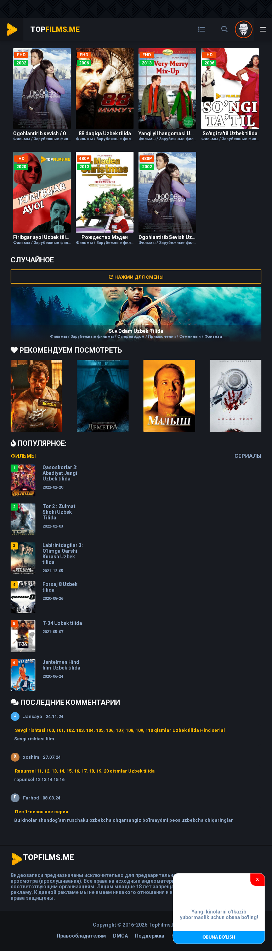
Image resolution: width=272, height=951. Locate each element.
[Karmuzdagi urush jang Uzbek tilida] (36, 396)
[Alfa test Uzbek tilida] (235, 396)
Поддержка (149, 936)
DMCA (120, 936)
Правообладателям (81, 936)
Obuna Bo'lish (219, 937)
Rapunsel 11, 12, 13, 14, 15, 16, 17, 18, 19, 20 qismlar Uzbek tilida (85, 771)
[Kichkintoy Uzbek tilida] (169, 396)
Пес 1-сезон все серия (41, 811)
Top (55, 29)
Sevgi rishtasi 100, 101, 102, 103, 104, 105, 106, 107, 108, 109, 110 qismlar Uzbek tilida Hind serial (120, 730)
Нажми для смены (138, 277)
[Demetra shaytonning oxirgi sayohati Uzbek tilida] (103, 396)
